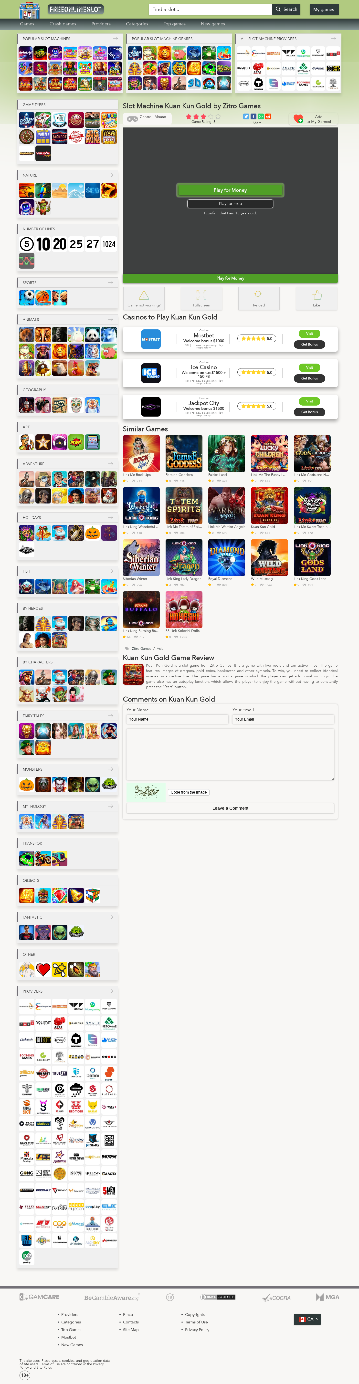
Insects (76, 969)
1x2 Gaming (26, 1257)
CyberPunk (43, 932)
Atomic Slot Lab (43, 1240)
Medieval (92, 969)
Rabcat (92, 1106)
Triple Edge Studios (76, 1073)
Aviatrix (25, 53)
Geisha (76, 694)
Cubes (92, 895)
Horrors (43, 784)
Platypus (43, 1123)
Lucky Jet (25, 68)
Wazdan (289, 53)
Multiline (26, 260)
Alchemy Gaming (92, 1240)
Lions (164, 53)
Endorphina (258, 53)
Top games (175, 24)
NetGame (303, 68)
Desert (59, 190)
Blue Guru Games (92, 1223)
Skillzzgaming (43, 1106)
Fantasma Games (59, 1207)
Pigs (179, 53)
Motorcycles (43, 858)
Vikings (26, 694)
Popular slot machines (46, 38)
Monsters (32, 769)
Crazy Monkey (85, 84)
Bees (59, 969)
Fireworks (109, 532)
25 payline (76, 244)
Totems (43, 895)
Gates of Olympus (85, 53)
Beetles (209, 83)
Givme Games (76, 1173)
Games (27, 24)
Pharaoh (135, 68)
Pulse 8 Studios (109, 1106)
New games (213, 24)
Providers (101, 24)
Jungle (43, 190)
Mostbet (68, 1337)
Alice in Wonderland (92, 623)
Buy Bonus (76, 136)
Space (26, 207)
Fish (26, 571)
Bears (26, 334)
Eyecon (76, 1207)
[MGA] (327, 1297)
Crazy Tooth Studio (43, 1223)
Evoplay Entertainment (92, 1207)
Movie (26, 442)
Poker (92, 119)
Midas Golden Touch (55, 68)
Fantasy (59, 731)
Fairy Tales (33, 715)
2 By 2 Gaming (258, 68)
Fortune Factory (92, 1190)
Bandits (109, 479)
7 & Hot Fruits (70, 84)
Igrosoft (244, 84)
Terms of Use (196, 1322)
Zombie (76, 784)
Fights (59, 297)
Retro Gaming (273, 53)
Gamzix (109, 1173)
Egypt (59, 405)
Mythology (34, 806)
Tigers (92, 351)
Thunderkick (258, 84)
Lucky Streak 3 (40, 53)
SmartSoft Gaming (92, 1090)
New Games (72, 1345)
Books (194, 68)
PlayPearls (26, 1123)
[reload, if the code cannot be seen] (146, 792)
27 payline (92, 244)
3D (194, 83)
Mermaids (76, 586)
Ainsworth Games (109, 1240)
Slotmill (109, 1090)
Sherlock (43, 495)
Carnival (135, 83)
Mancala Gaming (26, 1157)
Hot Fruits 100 (25, 84)
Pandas (92, 334)
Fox (109, 334)
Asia (43, 405)
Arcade (59, 1240)
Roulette (26, 136)
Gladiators (179, 83)
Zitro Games (109, 1056)
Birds (43, 368)
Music (59, 442)
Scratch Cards (43, 136)
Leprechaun (109, 677)
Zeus (43, 821)
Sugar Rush (100, 53)
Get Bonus (309, 344)
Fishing (224, 53)
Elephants (43, 334)
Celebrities (43, 442)
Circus (109, 495)
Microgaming (303, 53)
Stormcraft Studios (26, 1090)
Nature (30, 175)
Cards (43, 119)
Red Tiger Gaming (76, 1106)
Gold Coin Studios (59, 1173)
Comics (76, 442)
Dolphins (194, 53)
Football (26, 297)
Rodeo (92, 495)
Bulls (43, 351)
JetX (115, 53)
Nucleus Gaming (26, 1140)
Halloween (92, 532)
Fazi (333, 53)
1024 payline (109, 244)
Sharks (26, 586)
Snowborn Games (76, 1090)
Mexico (76, 405)
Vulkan (43, 153)
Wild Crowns (55, 84)
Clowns (43, 694)
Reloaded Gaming (59, 1106)
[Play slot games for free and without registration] (86, 9)
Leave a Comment (230, 808)
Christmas (43, 532)
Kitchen (26, 969)
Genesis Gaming (92, 1173)
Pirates (164, 68)
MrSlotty (92, 1140)
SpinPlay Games (59, 1090)
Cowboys (76, 479)
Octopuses (59, 586)
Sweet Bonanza (70, 53)
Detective (59, 479)
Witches (109, 731)
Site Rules (44, 1367)
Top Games (71, 1329)
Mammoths (26, 368)
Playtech (318, 68)
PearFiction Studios (76, 1123)
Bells (76, 895)
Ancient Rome (26, 405)
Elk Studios (109, 1207)
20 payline (59, 244)
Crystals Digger (115, 68)
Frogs (209, 53)
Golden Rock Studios (43, 1173)
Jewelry (59, 895)
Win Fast (43, 1073)
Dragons (164, 83)
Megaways (26, 153)
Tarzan (26, 640)
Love (43, 969)
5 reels (26, 244)
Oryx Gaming (92, 1123)
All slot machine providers (268, 38)
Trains (59, 858)
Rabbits (76, 334)
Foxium (76, 1190)
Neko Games (76, 1140)
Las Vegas (26, 549)
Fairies (76, 731)
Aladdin (109, 623)
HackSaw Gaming (109, 1157)
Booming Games (303, 84)
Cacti (43, 207)
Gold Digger (59, 495)
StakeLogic (43, 1090)
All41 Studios (76, 1240)
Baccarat (76, 119)
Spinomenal (273, 84)
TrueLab (59, 1073)
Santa (59, 532)
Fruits (150, 68)
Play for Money (230, 190)
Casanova (76, 495)
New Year (76, 532)
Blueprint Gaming (76, 1223)
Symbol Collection (92, 136)
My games (323, 10)
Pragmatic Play (244, 53)
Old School (109, 1123)
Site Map (131, 1329)
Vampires (59, 784)
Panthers (76, 351)
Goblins (59, 694)
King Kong (59, 334)
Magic (224, 83)
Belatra (289, 84)
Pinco (128, 1314)
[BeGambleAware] (112, 1297)
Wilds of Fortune (115, 84)
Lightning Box (43, 1157)
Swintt (109, 1073)
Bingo (109, 119)
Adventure (33, 463)
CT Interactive (26, 1223)
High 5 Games (92, 1157)
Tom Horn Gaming (92, 1073)
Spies (43, 479)
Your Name (138, 710)
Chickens (76, 368)
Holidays (32, 517)
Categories (137, 24)
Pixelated (92, 442)
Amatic (289, 68)
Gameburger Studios (26, 1190)
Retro (224, 68)
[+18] (170, 1297)
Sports (29, 282)
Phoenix (43, 747)
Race (209, 68)
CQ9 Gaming (59, 1223)
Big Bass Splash (40, 84)
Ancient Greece (92, 405)
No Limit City (244, 68)
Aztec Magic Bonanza (70, 68)
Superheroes (26, 932)
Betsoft (333, 68)
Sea (92, 190)
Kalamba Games (59, 1157)
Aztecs (179, 68)
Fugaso (59, 1190)
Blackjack (59, 119)
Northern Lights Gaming (43, 1140)
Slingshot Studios (26, 1106)
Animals (31, 319)
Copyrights (195, 1314)
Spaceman (55, 53)
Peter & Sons (59, 1123)
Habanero (92, 1056)
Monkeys (150, 53)
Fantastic (32, 917)
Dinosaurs (92, 368)
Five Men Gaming (109, 1190)
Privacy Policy (197, 1329)
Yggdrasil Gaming (333, 84)
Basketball (43, 297)
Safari (26, 190)
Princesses (92, 731)
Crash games (63, 24)
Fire (109, 190)
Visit (309, 333)
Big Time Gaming (109, 1223)
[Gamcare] (39, 1297)
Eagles (59, 368)
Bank (150, 83)
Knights (26, 495)
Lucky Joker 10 (40, 68)
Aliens (92, 784)
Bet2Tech (26, 1240)
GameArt (43, 1190)
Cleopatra (59, 640)
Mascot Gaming (109, 1140)
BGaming (273, 68)
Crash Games (135, 53)
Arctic (76, 190)
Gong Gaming (26, 1173)
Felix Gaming (26, 1207)
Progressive (59, 136)
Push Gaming (318, 53)
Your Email (243, 710)
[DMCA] (218, 1297)
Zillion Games (26, 1073)
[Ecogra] (276, 1297)
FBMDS (43, 1207)
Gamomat (318, 84)
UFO (109, 784)
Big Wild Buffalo (100, 68)
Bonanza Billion (85, 68)
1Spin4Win (76, 1056)
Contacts (131, 1322)
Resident (100, 84)
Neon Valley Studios (59, 1140)
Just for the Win (76, 1157)
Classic (109, 136)
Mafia (92, 479)
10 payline (43, 244)
